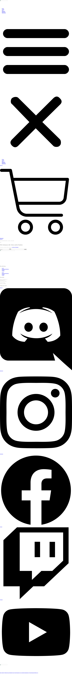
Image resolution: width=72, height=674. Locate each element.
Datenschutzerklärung (5, 269)
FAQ (3, 10)
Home (3, 8)
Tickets (3, 9)
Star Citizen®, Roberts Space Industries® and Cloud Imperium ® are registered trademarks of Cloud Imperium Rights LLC (19, 672)
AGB (3, 268)
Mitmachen (3, 162)
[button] (36, 86)
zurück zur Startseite (15, 247)
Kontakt (3, 274)
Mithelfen (3, 11)
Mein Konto (4, 163)
